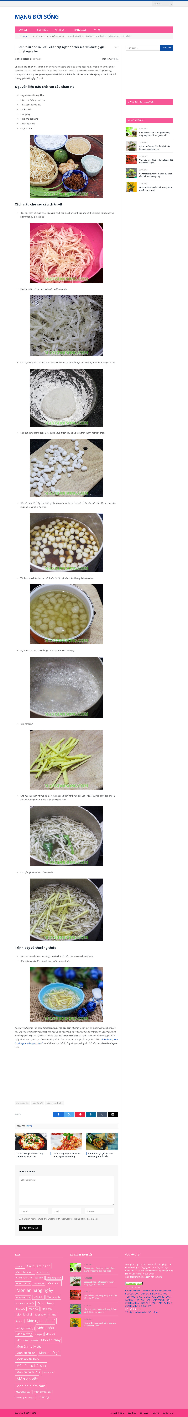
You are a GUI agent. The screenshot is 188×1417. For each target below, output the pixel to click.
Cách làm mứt (43, 1272)
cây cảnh (39, 1277)
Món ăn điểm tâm (30, 1385)
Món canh (53, 1297)
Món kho (40, 1314)
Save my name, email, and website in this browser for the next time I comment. (60, 1218)
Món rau (53, 1283)
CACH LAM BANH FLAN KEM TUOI (151, 1293)
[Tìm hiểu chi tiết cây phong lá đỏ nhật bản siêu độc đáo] (131, 159)
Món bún (38, 1297)
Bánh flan (20, 1267)
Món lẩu (52, 1314)
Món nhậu (45, 1327)
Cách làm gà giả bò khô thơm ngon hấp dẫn (100, 1155)
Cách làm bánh (39, 1266)
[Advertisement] (66, 1073)
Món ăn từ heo (27, 1359)
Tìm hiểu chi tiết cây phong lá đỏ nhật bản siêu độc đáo (156, 161)
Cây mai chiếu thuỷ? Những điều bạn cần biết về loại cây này (155, 175)
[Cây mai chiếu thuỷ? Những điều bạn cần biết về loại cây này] (131, 173)
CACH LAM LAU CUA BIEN (137, 1303)
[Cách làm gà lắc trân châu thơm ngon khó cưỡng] (66, 1141)
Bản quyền (144, 1413)
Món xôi (34, 1340)
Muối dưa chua (23, 1297)
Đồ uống (43, 1397)
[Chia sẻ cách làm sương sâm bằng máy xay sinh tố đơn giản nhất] (131, 132)
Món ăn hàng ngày (34, 1290)
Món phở (38, 1334)
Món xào (22, 1340)
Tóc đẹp (129, 1312)
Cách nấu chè (22, 1103)
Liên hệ (156, 1413)
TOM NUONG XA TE (135, 1296)
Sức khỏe (42, 29)
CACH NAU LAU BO (155, 1296)
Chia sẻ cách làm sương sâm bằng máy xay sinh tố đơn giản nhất (154, 134)
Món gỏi (33, 1309)
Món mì (20, 1321)
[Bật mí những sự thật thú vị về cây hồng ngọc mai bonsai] (131, 146)
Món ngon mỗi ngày (24, 1328)
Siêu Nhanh (153, 1312)
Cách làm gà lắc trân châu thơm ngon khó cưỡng (66, 1155)
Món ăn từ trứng (28, 1372)
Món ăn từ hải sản (31, 1365)
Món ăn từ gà (49, 1352)
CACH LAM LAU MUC (162, 1303)
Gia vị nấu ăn (23, 1283)
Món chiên (46, 1303)
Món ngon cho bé (55, 1103)
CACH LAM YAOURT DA (158, 1299)
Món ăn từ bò (26, 1353)
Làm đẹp (23, 29)
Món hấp (47, 1309)
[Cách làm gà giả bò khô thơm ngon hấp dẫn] (102, 1141)
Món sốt (50, 1334)
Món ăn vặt (38, 1103)
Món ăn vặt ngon (110, 59)
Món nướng (24, 1334)
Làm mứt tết (38, 1283)
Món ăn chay (51, 1340)
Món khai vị (24, 1314)
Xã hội (97, 29)
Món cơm (20, 1308)
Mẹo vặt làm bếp (23, 1392)
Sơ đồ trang (168, 1413)
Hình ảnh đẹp (140, 1312)
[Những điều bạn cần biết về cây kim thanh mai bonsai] (131, 187)
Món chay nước (25, 1303)
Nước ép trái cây (42, 1391)
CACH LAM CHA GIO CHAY (138, 1306)
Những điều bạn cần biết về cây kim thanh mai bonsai (155, 189)
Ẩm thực (59, 29)
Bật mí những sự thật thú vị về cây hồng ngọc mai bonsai (154, 147)
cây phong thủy (54, 1277)
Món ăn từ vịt (48, 1373)
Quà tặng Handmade (25, 1397)
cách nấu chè (107, 1039)
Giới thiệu (132, 1413)
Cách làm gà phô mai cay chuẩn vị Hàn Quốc (30, 1155)
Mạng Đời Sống (24, 59)
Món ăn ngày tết (28, 1346)
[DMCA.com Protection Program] (134, 1284)
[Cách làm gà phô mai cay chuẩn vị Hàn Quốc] (31, 1141)
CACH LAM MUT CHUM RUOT (139, 1290)
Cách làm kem (25, 1272)
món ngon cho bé (35, 1043)
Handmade (80, 29)
